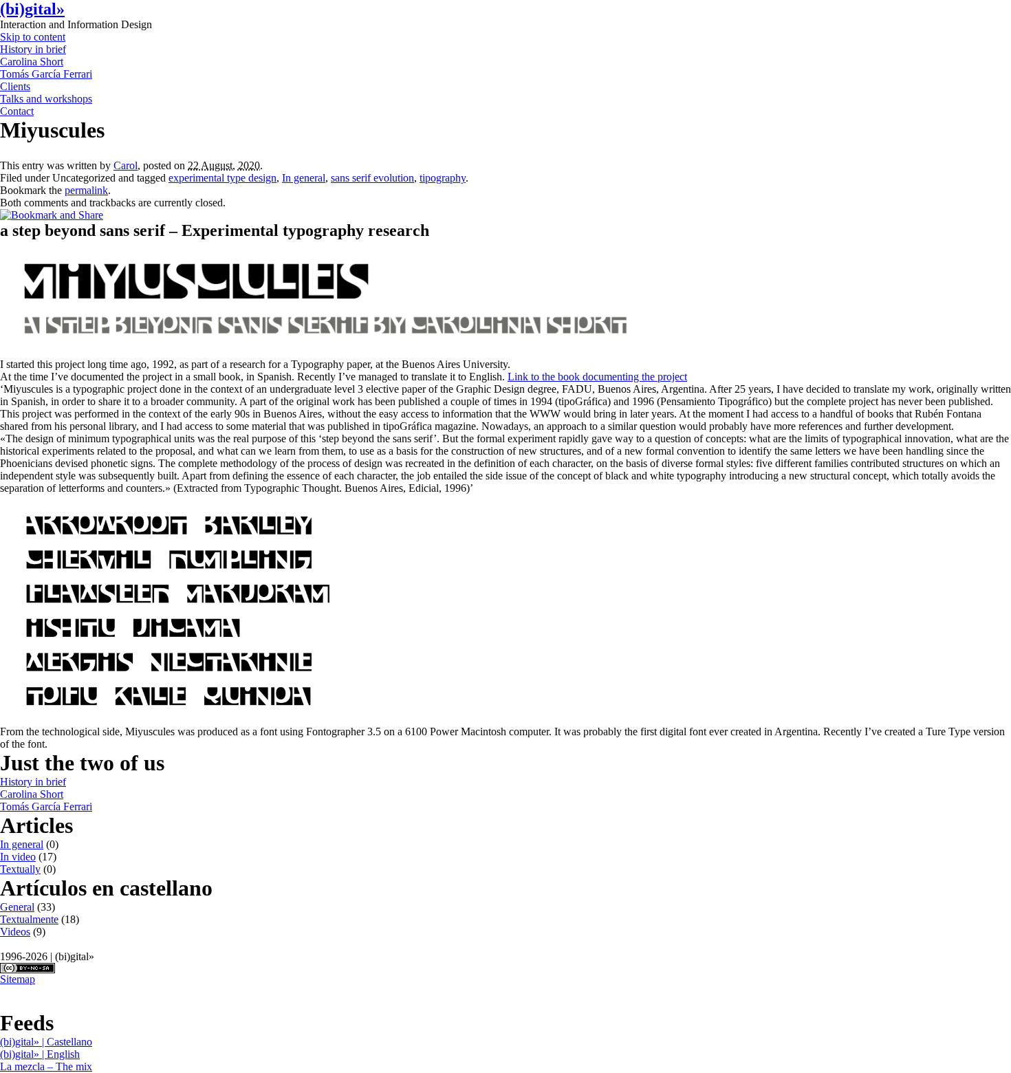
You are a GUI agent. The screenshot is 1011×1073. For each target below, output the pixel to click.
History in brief (33, 49)
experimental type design (222, 178)
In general (303, 178)
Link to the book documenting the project (597, 376)
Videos (15, 931)
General (17, 907)
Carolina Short (31, 61)
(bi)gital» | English (40, 1054)
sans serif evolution (372, 178)
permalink (86, 190)
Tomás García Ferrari (46, 74)
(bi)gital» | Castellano (46, 1042)
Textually (20, 869)
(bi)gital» (32, 9)
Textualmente (29, 919)
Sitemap (17, 979)
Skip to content (32, 37)
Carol (125, 165)
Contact (17, 111)
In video (18, 857)
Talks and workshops (46, 99)
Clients (15, 86)
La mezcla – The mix (46, 1066)
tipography (443, 178)
